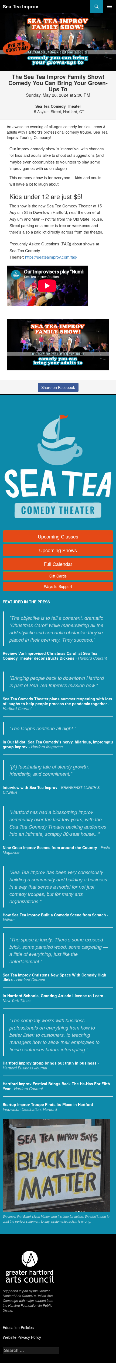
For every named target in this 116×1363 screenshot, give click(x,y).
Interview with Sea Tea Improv (30, 787)
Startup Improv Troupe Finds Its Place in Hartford (48, 1104)
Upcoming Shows (58, 550)
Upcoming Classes (58, 536)
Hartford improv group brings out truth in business (50, 1063)
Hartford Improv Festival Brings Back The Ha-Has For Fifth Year (56, 1086)
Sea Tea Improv (20, 6)
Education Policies (18, 1327)
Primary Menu (109, 6)
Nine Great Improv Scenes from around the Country (50, 847)
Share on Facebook (58, 387)
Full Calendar (58, 563)
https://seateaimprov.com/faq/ (51, 257)
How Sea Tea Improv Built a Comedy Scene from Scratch (54, 914)
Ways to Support (58, 586)
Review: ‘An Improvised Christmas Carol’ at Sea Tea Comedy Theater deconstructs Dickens (50, 656)
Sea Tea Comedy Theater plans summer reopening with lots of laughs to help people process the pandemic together (57, 701)
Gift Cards (58, 576)
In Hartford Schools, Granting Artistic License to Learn (53, 995)
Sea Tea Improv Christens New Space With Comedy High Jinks (54, 977)
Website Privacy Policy (22, 1337)
